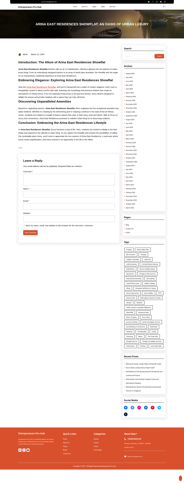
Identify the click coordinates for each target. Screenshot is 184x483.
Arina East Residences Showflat (41, 87)
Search (159, 56)
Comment (28, 171)
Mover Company (131, 317)
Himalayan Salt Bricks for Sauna (145, 288)
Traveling (142, 346)
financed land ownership (133, 278)
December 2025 (131, 104)
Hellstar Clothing (149, 283)
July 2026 (129, 77)
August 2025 (130, 119)
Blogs (65, 450)
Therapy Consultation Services (152, 341)
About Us (66, 442)
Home (128, 232)
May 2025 (129, 131)
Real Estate (153, 327)
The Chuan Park (153, 336)
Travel (20, 147)
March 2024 (130, 185)
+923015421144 (134, 439)
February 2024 (131, 188)
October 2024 (130, 158)
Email (26, 201)
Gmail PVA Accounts (132, 283)
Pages (65, 446)
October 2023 (130, 204)
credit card (147, 259)
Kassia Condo (130, 298)
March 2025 (130, 139)
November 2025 (131, 108)
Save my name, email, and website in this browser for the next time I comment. (59, 225)
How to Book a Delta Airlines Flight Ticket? (140, 368)
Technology (98, 450)
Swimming (129, 336)
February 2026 (131, 96)
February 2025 (131, 142)
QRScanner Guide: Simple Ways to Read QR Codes (143, 364)
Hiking (128, 288)
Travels (96, 442)
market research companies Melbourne (138, 307)
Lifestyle (128, 302)
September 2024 (131, 162)
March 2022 (130, 208)
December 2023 (131, 196)
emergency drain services (147, 274)
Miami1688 (129, 312)
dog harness (130, 274)
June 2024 (129, 173)
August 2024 (130, 165)
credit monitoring (131, 264)
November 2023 (131, 200)
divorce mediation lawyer (147, 269)
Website (26, 213)
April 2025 (129, 135)
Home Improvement (132, 293)
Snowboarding (142, 331)
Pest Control (146, 317)
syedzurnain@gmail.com (49, 2)
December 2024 (131, 150)
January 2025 (130, 146)
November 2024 (131, 154)
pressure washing (131, 322)
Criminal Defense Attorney (150, 264)
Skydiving (129, 331)
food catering (150, 278)
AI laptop (129, 249)
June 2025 (129, 127)
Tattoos (140, 336)
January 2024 (130, 192)
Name (26, 189)
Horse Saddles (148, 293)
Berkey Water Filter (143, 249)
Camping (143, 254)
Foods (96, 446)
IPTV (160, 293)
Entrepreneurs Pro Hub (29, 7)
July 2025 (129, 123)
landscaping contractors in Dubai (150, 298)
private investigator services (151, 322)
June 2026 (129, 81)
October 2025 (130, 112)
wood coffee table (156, 346)
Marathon (140, 302)
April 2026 (129, 89)
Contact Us (129, 229)
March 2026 (130, 93)
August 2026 (130, 73)
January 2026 (130, 100)
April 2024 (129, 181)
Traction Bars (130, 346)
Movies (96, 439)
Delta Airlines (130, 269)
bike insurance (130, 254)
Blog (127, 225)
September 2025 (131, 116)
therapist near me (131, 341)
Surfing (154, 331)
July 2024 (129, 169)
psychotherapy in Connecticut (135, 327)
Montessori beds (143, 312)
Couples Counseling (132, 259)
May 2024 (129, 177)
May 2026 (129, 85)
